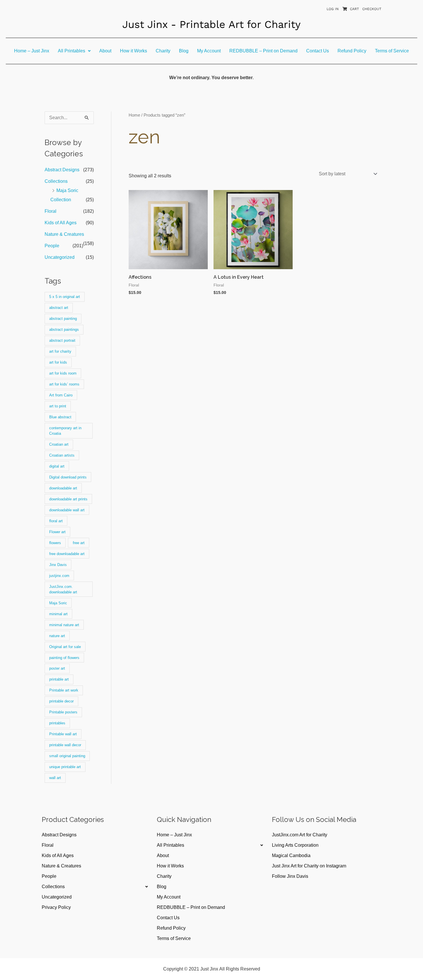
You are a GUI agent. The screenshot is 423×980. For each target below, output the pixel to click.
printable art (59, 679)
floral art (56, 521)
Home (134, 115)
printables (57, 723)
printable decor (61, 701)
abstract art (58, 307)
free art (79, 543)
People (52, 245)
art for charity (60, 351)
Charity (163, 50)
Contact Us (317, 50)
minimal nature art (64, 625)
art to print (57, 406)
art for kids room (63, 373)
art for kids (58, 362)
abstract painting (63, 318)
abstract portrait (62, 340)
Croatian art (58, 444)
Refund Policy (352, 50)
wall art (55, 778)
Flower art (57, 532)
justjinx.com (59, 575)
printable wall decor (65, 745)
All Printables (71, 50)
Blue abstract (60, 417)
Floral (50, 211)
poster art (57, 668)
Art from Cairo (61, 395)
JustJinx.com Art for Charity (299, 834)
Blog (183, 50)
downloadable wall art (67, 510)
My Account (209, 50)
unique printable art (65, 767)
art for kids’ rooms (64, 384)
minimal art (58, 614)
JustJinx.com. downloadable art (63, 589)
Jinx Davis (58, 565)
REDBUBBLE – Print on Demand (263, 50)
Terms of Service (392, 50)
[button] (74, 51)
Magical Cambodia (291, 855)
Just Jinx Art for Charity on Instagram (309, 865)
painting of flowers (64, 658)
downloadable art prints (68, 499)
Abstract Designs (62, 169)
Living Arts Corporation (295, 845)
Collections (56, 181)
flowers (55, 543)
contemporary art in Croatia (65, 431)
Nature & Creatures (64, 234)
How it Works (133, 50)
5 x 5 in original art (64, 297)
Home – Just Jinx (31, 50)
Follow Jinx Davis (290, 876)
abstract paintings (64, 329)
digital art (56, 466)
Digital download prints (68, 477)
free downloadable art (67, 554)
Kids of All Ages (61, 222)
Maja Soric (58, 603)
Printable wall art (63, 734)
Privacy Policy (56, 907)
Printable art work (63, 690)
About (105, 50)
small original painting (67, 756)
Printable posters (63, 712)
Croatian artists (62, 455)
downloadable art (63, 488)
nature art (57, 636)
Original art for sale (65, 647)
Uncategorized (60, 257)
